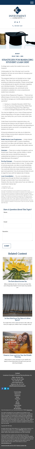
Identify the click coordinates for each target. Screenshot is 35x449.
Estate (17, 397)
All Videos (17, 407)
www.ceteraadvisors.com (6, 443)
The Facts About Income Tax (17, 281)
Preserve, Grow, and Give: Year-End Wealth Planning (18, 356)
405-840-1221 (18, 26)
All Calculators (17, 408)
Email (5, 222)
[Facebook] (19, 22)
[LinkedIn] (17, 22)
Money (17, 402)
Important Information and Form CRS (8, 445)
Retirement (17, 394)
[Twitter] (15, 22)
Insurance (17, 399)
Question (5, 231)
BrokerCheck (29, 410)
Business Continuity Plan (21, 445)
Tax (17, 400)
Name (5, 212)
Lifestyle (17, 403)
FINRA (20, 429)
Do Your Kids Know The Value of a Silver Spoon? (18, 319)
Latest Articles (17, 405)
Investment (17, 395)
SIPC (23, 429)
